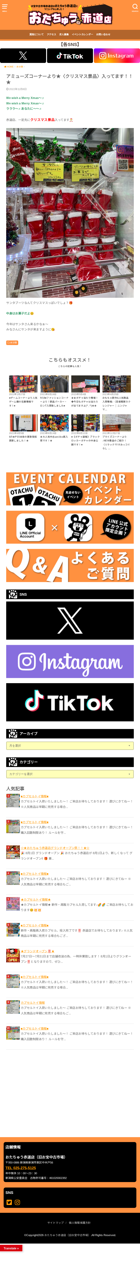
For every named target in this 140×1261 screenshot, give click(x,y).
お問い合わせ (103, 34)
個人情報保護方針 (80, 1222)
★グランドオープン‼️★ (38, 951)
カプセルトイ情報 (33, 1002)
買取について (37, 34)
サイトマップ (55, 1222)
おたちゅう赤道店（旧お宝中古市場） (67, 1235)
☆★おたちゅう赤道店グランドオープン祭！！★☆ (55, 848)
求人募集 (64, 34)
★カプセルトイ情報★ (36, 899)
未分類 (13, 342)
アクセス (51, 34)
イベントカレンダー (82, 34)
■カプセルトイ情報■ (34, 796)
